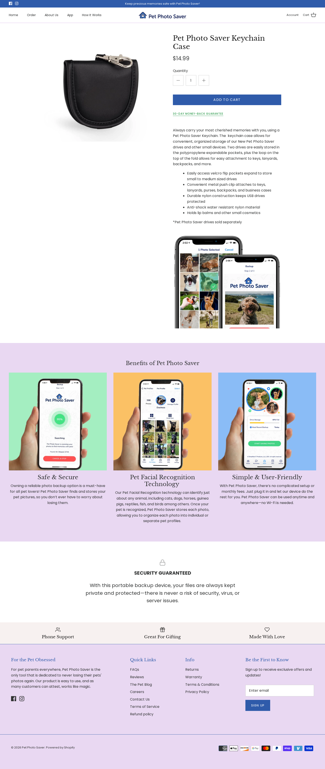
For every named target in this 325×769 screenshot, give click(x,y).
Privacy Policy (197, 691)
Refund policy (141, 714)
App (70, 15)
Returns (192, 669)
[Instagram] (16, 3)
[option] (97, 88)
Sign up (257, 705)
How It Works (91, 15)
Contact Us (140, 699)
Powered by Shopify (60, 747)
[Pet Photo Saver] (162, 15)
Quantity (180, 70)
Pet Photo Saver (33, 747)
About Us (51, 15)
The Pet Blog (141, 684)
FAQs (134, 669)
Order (31, 15)
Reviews (137, 677)
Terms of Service (144, 706)
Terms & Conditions (202, 684)
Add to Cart (227, 99)
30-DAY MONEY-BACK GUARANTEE (198, 114)
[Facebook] (10, 3)
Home (13, 15)
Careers (137, 691)
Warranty (193, 677)
